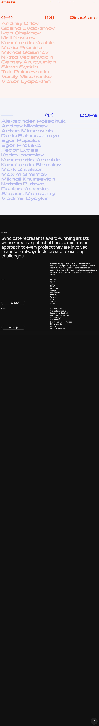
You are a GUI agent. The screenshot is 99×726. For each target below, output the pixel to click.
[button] (13, 303)
